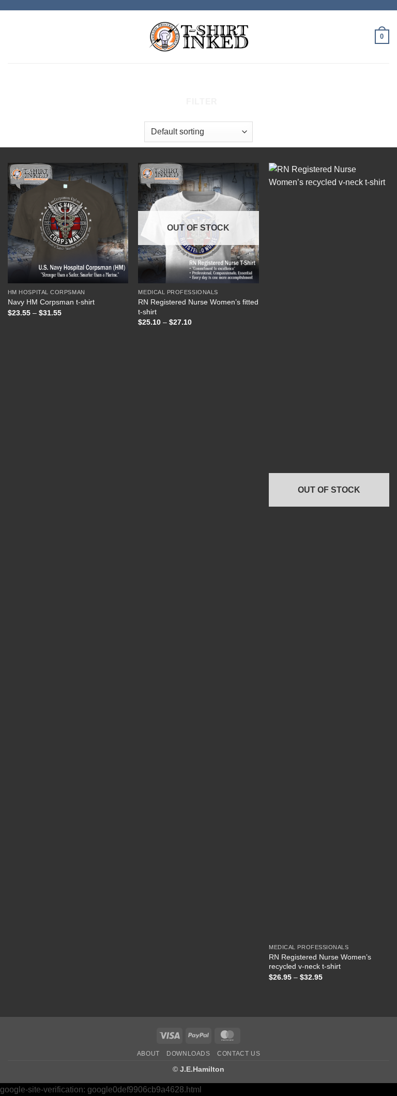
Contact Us (238, 1053)
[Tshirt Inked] (198, 36)
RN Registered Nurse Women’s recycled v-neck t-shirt (320, 962)
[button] (14, 36)
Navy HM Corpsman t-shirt (51, 302)
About (148, 1053)
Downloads (188, 1053)
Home (129, 81)
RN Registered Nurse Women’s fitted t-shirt (198, 307)
